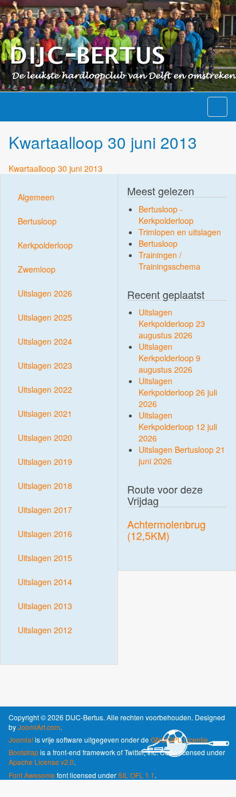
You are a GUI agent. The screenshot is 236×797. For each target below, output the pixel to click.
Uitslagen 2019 (45, 461)
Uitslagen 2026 (45, 293)
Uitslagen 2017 (45, 509)
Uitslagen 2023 (45, 365)
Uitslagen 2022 (45, 389)
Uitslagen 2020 (45, 437)
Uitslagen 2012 (45, 630)
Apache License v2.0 (41, 762)
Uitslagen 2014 (45, 581)
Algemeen (36, 197)
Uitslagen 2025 (45, 317)
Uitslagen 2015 (45, 557)
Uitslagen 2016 (45, 533)
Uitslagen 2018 (45, 485)
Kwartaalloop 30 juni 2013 (56, 168)
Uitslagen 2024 (45, 341)
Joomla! (21, 739)
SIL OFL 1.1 (136, 775)
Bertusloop (37, 221)
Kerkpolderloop (45, 245)
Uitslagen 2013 (45, 605)
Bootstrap (23, 752)
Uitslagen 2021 (45, 413)
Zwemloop (37, 269)
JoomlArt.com (39, 727)
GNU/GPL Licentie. (180, 739)
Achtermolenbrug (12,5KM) (166, 529)
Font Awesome (32, 775)
